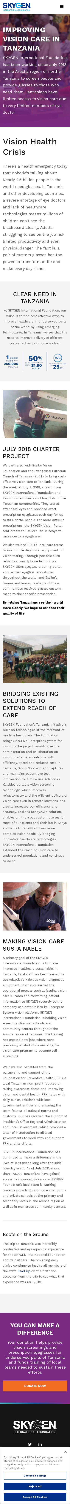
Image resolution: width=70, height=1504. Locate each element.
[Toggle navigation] (61, 6)
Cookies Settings (35, 1475)
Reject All (35, 1486)
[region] (35, 1475)
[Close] (65, 1452)
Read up (24, 1271)
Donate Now (35, 1386)
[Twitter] (30, 1444)
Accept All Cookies (35, 1497)
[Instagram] (40, 1444)
